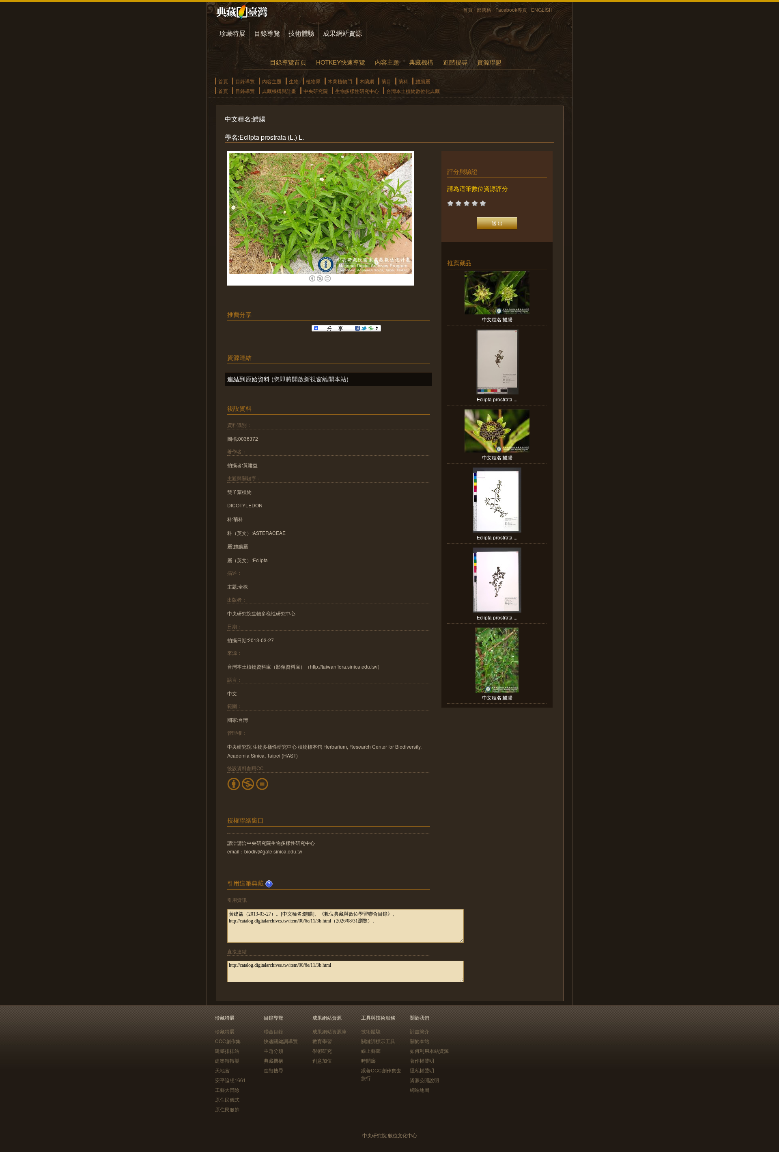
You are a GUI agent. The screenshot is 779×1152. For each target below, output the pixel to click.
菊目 (386, 81)
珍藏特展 (232, 33)
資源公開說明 (424, 1079)
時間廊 (368, 1060)
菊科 (403, 81)
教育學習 (322, 1040)
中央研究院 (315, 90)
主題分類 (273, 1050)
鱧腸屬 (422, 81)
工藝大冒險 (227, 1089)
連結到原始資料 (248, 379)
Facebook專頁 (511, 9)
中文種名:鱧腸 (497, 319)
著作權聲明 (422, 1060)
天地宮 (222, 1070)
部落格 (484, 9)
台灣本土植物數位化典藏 (413, 90)
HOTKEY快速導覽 (340, 62)
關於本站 (419, 1040)
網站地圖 (419, 1089)
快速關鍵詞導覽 (281, 1040)
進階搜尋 (455, 62)
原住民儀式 (227, 1099)
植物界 (313, 81)
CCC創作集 (228, 1040)
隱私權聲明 (422, 1070)
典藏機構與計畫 (279, 90)
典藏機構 (421, 62)
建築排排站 (227, 1050)
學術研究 (322, 1050)
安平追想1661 (230, 1079)
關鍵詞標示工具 (378, 1040)
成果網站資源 (342, 33)
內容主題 (387, 62)
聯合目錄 (273, 1031)
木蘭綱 (366, 81)
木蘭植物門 (340, 81)
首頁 (468, 9)
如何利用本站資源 (429, 1050)
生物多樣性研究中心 (357, 90)
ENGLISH (542, 9)
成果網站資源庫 (329, 1031)
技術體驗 (301, 33)
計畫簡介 (419, 1031)
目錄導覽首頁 (288, 62)
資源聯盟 (489, 62)
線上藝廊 (371, 1050)
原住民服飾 (227, 1109)
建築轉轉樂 (227, 1060)
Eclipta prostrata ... (497, 399)
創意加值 (322, 1060)
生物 (294, 81)
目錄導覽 (267, 33)
